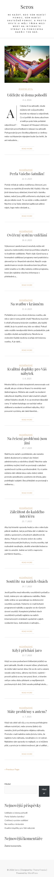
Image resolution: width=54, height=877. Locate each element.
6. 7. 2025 (27, 716)
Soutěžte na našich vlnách (27, 581)
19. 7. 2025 (27, 586)
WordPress (33, 873)
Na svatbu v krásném (27, 303)
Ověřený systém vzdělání (27, 235)
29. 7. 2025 (27, 448)
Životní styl (26, 89)
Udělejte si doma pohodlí (27, 94)
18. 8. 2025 (27, 240)
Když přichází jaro (27, 650)
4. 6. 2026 (27, 100)
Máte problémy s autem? (27, 711)
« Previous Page (11, 769)
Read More (27, 149)
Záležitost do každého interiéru (27, 513)
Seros (27, 6)
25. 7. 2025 (27, 521)
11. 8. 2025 (27, 309)
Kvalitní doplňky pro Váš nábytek (27, 371)
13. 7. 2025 (27, 655)
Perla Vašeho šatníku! (27, 173)
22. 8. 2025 (27, 179)
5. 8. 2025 (27, 378)
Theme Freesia (39, 870)
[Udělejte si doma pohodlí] (27, 64)
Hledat (7, 784)
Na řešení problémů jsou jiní (27, 440)
